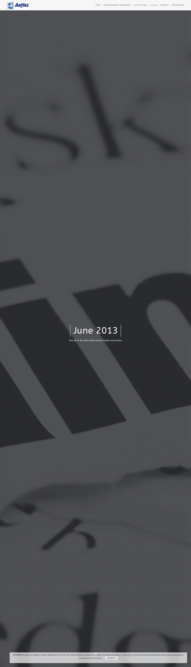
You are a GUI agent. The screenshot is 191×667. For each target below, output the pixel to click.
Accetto (111, 658)
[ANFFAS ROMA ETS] (17, 5)
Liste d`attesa (140, 5)
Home (98, 5)
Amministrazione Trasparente (117, 5)
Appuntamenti (178, 5)
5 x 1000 (153, 5)
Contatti (164, 5)
